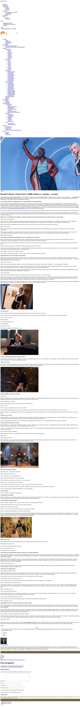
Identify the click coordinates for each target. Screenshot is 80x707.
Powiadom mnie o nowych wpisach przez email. (11, 692)
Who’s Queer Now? (12, 124)
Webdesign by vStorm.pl (6, 703)
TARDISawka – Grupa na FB (11, 12)
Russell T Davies (15, 659)
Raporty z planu (9, 42)
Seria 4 (9, 63)
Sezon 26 (10, 58)
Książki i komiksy (9, 81)
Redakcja (7, 132)
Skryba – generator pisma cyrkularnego (13, 130)
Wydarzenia (5, 15)
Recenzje (7, 8)
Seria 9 (9, 66)
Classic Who (8, 49)
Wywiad (2, 657)
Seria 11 (9, 68)
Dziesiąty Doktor (11, 91)
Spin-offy (7, 97)
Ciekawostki (8, 41)
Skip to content (3, 1)
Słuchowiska (8, 70)
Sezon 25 (10, 57)
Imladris (9, 117)
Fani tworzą (8, 14)
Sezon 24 (10, 56)
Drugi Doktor (10, 72)
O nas (4, 16)
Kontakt (7, 17)
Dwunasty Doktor (11, 94)
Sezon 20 (10, 53)
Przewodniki (5, 5)
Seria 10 (9, 67)
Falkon (9, 105)
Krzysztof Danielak (15, 197)
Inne (6, 122)
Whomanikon (10, 121)
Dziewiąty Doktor (11, 90)
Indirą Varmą (12, 568)
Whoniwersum (11, 80)
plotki (16, 201)
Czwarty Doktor (11, 75)
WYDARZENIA (6, 103)
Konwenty (8, 113)
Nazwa (2, 683)
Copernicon (10, 114)
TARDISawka (8, 126)
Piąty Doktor (10, 76)
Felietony (7, 7)
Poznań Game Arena (12, 108)
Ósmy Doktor (10, 79)
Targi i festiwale (9, 104)
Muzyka (7, 98)
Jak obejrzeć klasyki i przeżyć (11, 45)
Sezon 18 (10, 52)
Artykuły (5, 4)
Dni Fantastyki (11, 115)
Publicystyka (5, 6)
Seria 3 (9, 62)
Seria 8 (9, 64)
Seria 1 (9, 60)
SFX (4, 619)
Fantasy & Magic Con (12, 106)
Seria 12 (9, 69)
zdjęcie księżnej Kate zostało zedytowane (16, 208)
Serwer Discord (9, 13)
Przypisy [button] (2, 625)
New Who (8, 59)
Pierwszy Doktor (11, 71)
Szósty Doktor (11, 77)
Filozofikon (10, 116)
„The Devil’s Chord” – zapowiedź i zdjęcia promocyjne (11, 667)
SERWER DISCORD (8, 23)
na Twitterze (76, 207)
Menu (1, 21)
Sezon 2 (9, 51)
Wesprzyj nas (8, 18)
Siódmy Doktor (11, 78)
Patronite (5, 25)
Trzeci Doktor (11, 73)
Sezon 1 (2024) (21, 659)
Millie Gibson (3, 659)
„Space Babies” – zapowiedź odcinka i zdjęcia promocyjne (12, 665)
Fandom (4, 11)
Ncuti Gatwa (8, 659)
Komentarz (3, 680)
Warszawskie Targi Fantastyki (14, 112)
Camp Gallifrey (11, 123)
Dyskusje (7, 9)
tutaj (71, 623)
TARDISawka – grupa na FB (9, 24)
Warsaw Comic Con (12, 111)
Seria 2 (9, 61)
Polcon (9, 119)
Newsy (7, 40)
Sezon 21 (10, 54)
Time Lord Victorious (10, 96)
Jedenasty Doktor (11, 93)
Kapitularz (10, 118)
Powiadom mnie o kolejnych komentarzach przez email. (13, 690)
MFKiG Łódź (11, 107)
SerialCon (10, 109)
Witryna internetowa (4, 687)
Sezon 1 (9, 50)
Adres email (3, 685)
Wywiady (7, 43)
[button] (51, 207)
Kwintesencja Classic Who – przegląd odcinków (15, 47)
